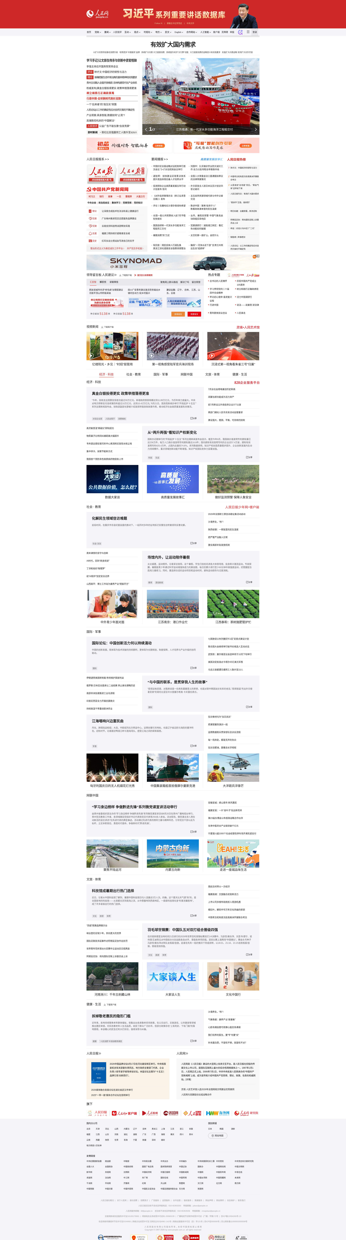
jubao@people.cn (200, 1206)
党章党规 (127, 203)
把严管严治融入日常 (218, 537)
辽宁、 (180, 290)
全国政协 (109, 1166)
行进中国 (214, 305)
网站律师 (220, 1200)
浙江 (182, 1129)
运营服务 (166, 1200)
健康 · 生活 (239, 374)
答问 (164, 189)
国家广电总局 (147, 1166)
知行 (101, 196)
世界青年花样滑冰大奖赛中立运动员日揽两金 (108, 949)
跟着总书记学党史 (174, 23)
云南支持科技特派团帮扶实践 (116, 226)
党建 (94, 218)
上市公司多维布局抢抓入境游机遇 (224, 902)
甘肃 (116, 1140)
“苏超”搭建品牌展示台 (96, 925)
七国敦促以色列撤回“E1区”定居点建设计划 (228, 639)
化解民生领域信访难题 (109, 518)
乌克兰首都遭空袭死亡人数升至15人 (225, 670)
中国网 (200, 1172)
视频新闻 (92, 326)
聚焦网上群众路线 (169, 282)
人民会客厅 (110, 419)
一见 (119, 196)
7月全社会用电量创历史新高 (221, 389)
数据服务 (198, 1200)
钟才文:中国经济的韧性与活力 (110, 72)
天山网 (163, 1183)
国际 (89, 631)
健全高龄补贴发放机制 (219, 545)
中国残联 (90, 1189)
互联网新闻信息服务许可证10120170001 (122, 1216)
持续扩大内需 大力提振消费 (153, 52)
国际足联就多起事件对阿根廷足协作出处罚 (107, 941)
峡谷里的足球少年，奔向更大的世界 (103, 933)
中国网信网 (221, 1166)
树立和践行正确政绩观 (247, 289)
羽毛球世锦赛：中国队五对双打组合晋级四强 (183, 930)
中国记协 (183, 1166)
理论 (94, 211)
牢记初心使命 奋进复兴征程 (221, 299)
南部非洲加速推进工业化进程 (100, 693)
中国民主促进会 (148, 1189)
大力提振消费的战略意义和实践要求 (205, 52)
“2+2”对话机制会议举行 (171, 169)
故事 (110, 196)
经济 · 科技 (106, 374)
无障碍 (225, 32)
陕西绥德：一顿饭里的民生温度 (223, 529)
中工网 (126, 1178)
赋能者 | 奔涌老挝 (237, 237)
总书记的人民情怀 (218, 281)
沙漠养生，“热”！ (216, 522)
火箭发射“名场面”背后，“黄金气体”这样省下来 (244, 186)
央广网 (145, 1178)
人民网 (181, 1053)
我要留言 (194, 314)
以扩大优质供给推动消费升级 (105, 52)
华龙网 (108, 1183)
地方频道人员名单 (94, 1145)
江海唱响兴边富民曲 (108, 721)
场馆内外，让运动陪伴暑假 (169, 557)
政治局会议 (104, 203)
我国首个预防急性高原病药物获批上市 (104, 459)
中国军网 (183, 1178)
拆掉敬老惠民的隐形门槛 (111, 1016)
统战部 (108, 1161)
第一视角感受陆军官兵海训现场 (173, 364)
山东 (107, 1134)
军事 (98, 631)
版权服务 (187, 1200)
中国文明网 (239, 1166)
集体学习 (116, 203)
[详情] (188, 1079)
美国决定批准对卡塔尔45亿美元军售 (225, 662)
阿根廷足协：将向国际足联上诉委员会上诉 (244, 221)
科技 (150, 458)
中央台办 (164, 1161)
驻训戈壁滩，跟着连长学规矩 (222, 747)
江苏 (172, 1129)
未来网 (237, 1178)
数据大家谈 (112, 497)
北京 (88, 1129)
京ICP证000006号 (211, 1221)
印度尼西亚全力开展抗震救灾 (100, 701)
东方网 (182, 1189)
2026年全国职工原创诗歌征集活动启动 (226, 514)
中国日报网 (165, 1172)
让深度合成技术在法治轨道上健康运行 (120, 211)
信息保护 (231, 1200)
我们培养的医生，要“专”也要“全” (223, 1035)
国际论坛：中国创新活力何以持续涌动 (122, 643)
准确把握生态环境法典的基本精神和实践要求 (115, 77)
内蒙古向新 (172, 869)
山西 (116, 1129)
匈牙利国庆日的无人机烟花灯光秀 (112, 785)
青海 (126, 1140)
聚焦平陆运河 (112, 869)
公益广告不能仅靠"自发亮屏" (114, 126)
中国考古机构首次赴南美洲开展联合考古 (244, 178)
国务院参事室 (166, 1166)
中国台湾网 (202, 1178)
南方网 (237, 1183)
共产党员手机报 (134, 248)
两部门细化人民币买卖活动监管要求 (225, 412)
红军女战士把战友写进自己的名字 (118, 241)
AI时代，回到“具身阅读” (97, 561)
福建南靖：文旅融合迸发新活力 (223, 894)
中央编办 (183, 1161)
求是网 (89, 1178)
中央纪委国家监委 (94, 1161)
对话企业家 (97, 419)
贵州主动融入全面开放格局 (99, 82)
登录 (255, 32)
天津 (98, 1129)
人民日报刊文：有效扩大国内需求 (244, 194)
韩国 (221, 1129)
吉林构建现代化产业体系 (125, 82)
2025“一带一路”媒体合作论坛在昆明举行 (110, 1095)
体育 (109, 916)
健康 (95, 1041)
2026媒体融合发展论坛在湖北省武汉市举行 (112, 1090)
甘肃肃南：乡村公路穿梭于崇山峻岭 (204, 129)
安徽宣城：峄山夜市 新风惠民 (222, 803)
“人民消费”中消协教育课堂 (111, 1041)
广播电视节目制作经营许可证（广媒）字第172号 (197, 1216)
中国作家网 (128, 1189)
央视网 (108, 1172)
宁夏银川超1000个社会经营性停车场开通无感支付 (232, 833)
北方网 (219, 1183)
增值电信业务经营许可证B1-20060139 (158, 1216)
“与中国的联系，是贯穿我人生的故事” (177, 682)
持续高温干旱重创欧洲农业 (99, 709)
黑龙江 (154, 1129)
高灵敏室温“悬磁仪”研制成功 (100, 428)
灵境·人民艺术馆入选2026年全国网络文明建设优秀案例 (207, 1089)
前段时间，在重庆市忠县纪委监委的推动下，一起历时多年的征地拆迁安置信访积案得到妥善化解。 (139, 525)
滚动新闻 (159, 582)
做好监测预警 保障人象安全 (233, 497)
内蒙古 (126, 1129)
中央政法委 (147, 1161)
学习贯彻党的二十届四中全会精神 (219, 291)
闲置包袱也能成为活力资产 (221, 397)
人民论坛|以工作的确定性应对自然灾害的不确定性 (110, 109)
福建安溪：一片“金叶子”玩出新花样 (225, 810)
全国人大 (90, 1166)
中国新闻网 (184, 1172)
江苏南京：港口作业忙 (173, 622)
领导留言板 (93, 275)
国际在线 (164, 1178)
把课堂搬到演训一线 (218, 724)
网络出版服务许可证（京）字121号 (188, 1221)
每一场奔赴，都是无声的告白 (222, 740)
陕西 (107, 1140)
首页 (89, 32)
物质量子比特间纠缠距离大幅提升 (102, 436)
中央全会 (91, 203)
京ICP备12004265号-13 (231, 1216)
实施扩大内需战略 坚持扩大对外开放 (237, 52)
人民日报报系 (95, 159)
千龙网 (89, 1183)
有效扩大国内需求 (173, 44)
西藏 (98, 1140)
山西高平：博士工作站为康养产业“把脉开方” (107, 584)
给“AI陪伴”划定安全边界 (97, 576)
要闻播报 (157, 159)
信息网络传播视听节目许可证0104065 (115, 1221)
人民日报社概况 (107, 1200)
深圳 (154, 1140)
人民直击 (241, 313)
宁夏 (135, 1140)
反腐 (94, 233)
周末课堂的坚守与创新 (97, 553)
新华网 (89, 1172)
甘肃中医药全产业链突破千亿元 (223, 826)
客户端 (216, 32)
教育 (98, 507)
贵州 (191, 1134)
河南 (116, 1134)
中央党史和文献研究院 (244, 1161)
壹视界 (128, 196)
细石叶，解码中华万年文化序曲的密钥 (226, 910)
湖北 (126, 1134)
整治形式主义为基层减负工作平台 (106, 248)
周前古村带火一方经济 (219, 886)
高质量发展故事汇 (173, 497)
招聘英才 (144, 1200)
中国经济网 (147, 1172)
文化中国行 (233, 994)
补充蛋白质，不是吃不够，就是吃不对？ (227, 1043)
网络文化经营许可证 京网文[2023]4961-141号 (151, 1221)
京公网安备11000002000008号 (234, 1221)
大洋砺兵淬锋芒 (233, 785)
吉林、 (187, 290)
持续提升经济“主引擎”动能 (177, 52)
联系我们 (241, 1200)
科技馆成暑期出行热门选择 (113, 891)
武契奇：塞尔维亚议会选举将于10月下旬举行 (230, 654)
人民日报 (92, 1053)
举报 (232, 32)
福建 (88, 1134)
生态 (157, 458)
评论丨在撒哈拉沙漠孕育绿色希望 (169, 206)
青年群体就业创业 (218, 313)
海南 (163, 1134)
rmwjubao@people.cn (211, 1211)
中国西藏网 (221, 1178)
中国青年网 (221, 1172)
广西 (154, 1134)
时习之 (92, 196)
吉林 (144, 1129)
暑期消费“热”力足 (161, 235)
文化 (95, 916)
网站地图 (219, 1135)
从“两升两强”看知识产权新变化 (172, 433)
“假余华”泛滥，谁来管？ (240, 202)
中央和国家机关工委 (206, 1161)
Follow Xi (158, 23)
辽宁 (135, 1129)
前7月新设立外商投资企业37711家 (224, 405)
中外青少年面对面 (112, 622)
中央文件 (190, 23)
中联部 (126, 1161)
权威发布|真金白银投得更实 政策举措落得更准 (111, 88)
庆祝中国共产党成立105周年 (246, 283)
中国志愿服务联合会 (169, 1189)
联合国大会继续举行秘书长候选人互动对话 (228, 646)
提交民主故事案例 (144, 275)
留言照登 (196, 282)
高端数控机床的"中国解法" (100, 120)
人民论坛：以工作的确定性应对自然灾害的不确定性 (244, 247)
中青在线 (238, 1172)
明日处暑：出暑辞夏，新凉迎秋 (243, 211)
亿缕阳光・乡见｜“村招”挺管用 (112, 364)
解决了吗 (184, 282)
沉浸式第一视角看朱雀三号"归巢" (233, 364)
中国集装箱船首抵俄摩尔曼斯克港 (173, 785)
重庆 (172, 1134)
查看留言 (178, 314)
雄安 (163, 1140)
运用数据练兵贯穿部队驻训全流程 (224, 732)
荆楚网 (182, 1183)
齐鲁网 (126, 1183)
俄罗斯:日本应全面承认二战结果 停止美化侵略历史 (110, 685)
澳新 (233, 1129)
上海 (163, 1129)
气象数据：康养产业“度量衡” (221, 1019)
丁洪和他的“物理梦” (95, 568)
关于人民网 (122, 1200)
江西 (98, 1134)
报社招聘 (133, 1200)
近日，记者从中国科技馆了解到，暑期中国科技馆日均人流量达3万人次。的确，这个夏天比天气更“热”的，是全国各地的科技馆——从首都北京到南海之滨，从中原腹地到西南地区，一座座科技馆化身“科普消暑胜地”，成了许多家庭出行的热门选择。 (144, 900)
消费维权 (122, 419)
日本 (210, 1129)
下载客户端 (127, 275)
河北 (107, 1129)
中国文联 (109, 1189)
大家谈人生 (172, 994)
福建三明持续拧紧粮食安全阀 (116, 233)
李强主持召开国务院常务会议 (102, 66)
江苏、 (194, 290)
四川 (182, 1134)
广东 (144, 1134)
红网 (144, 1183)
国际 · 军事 (161, 374)
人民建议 (108, 275)
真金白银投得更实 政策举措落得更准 (120, 394)
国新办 (200, 1166)
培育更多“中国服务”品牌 (129, 52)
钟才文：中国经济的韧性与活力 (243, 168)
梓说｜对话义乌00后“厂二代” (242, 228)
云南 (173, 293)
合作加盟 (177, 1200)
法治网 (108, 1178)
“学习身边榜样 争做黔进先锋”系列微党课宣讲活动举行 (134, 807)
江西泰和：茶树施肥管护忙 (233, 622)
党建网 (200, 1189)
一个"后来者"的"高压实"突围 (101, 104)
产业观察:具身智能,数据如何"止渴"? (105, 115)
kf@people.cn (147, 1211)
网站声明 (209, 1200)
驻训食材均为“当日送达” (219, 717)
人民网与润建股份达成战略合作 (196, 1094)
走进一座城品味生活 (233, 869)
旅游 (102, 916)
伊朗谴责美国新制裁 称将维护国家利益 (105, 678)
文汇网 (200, 1183)
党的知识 (138, 203)
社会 (89, 507)
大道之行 (140, 196)
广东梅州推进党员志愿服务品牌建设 (119, 218)
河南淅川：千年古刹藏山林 (112, 994)
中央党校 (220, 1161)
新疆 (144, 1140)
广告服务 (155, 1200)
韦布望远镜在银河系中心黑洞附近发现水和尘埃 (109, 444)
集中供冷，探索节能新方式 (99, 451)
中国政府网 (128, 1166)
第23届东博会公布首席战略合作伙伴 (225, 818)
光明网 (126, 1172)
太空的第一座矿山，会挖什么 (205, 235)
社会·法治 (97, 543)
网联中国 (187, 374)
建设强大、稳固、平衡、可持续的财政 (226, 420)
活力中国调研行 (244, 297)
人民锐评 (117, 32)
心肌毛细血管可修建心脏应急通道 (224, 1027)
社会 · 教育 (133, 374)
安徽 (191, 1129)
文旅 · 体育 (212, 374)
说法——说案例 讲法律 (248, 305)
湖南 (135, 1134)
